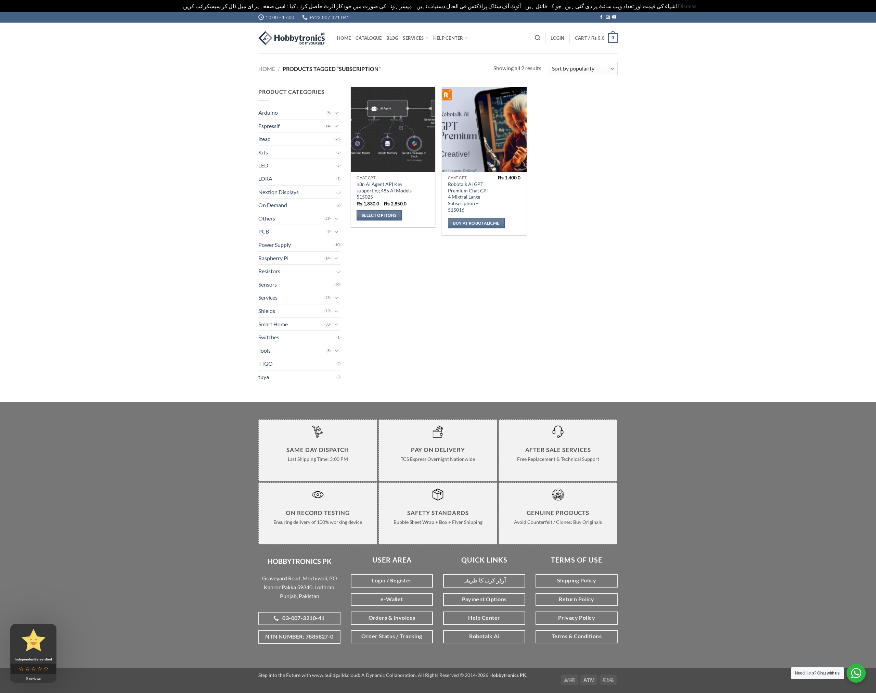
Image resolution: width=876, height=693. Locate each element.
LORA (265, 178)
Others (266, 218)
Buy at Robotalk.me (476, 223)
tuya (263, 377)
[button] (537, 38)
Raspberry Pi (273, 258)
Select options (379, 215)
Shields (266, 310)
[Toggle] (336, 113)
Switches (268, 337)
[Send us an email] (608, 17)
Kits (263, 152)
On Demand (272, 205)
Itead (264, 139)
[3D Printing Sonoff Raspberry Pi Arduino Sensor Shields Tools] (292, 38)
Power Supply (274, 244)
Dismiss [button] (687, 6)
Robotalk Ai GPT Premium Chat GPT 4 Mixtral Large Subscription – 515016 (468, 197)
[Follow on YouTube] (614, 17)
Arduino (268, 112)
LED (263, 165)
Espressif (269, 126)
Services (413, 38)
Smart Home (273, 324)
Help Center (448, 38)
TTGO (265, 363)
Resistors (269, 271)
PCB (263, 231)
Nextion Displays (278, 192)
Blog (392, 38)
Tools (264, 350)
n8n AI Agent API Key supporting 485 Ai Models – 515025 (386, 190)
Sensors (267, 284)
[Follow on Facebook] (601, 17)
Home (344, 38)
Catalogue (369, 38)
